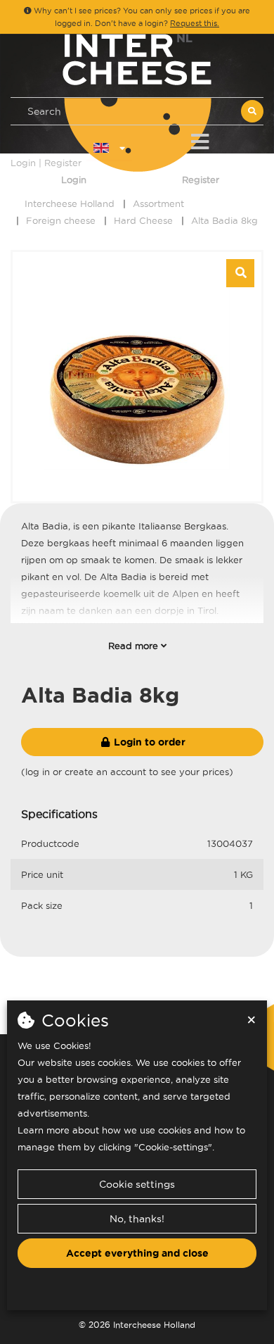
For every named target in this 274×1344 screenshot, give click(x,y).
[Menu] (200, 139)
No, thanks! (137, 1218)
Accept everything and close (137, 1253)
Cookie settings (137, 1184)
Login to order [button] (148, 742)
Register (200, 179)
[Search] (252, 111)
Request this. (194, 23)
